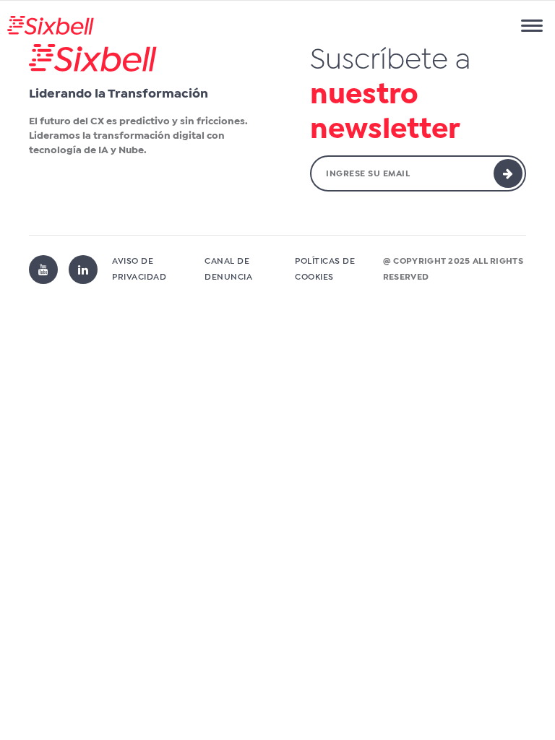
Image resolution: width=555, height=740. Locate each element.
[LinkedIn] (83, 269)
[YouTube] (43, 269)
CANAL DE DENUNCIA (228, 269)
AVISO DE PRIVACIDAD (139, 269)
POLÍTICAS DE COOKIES (325, 269)
